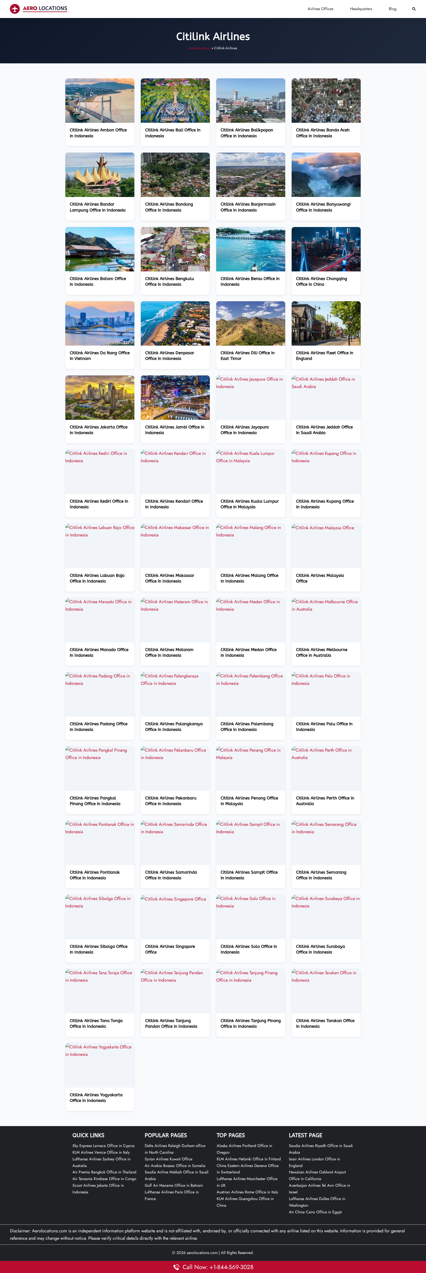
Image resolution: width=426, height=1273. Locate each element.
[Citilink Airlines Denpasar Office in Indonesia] (175, 323)
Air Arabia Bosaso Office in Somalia (175, 1165)
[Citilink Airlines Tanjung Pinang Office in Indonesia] (250, 976)
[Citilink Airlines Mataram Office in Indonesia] (175, 605)
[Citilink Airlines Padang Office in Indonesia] (99, 679)
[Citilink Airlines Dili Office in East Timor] (250, 323)
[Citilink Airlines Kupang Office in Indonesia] (326, 456)
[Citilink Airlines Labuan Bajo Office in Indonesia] (99, 531)
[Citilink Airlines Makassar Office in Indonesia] (175, 531)
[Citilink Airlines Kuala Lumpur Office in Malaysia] (250, 456)
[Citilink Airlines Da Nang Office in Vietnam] (99, 323)
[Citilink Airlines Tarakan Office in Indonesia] (326, 976)
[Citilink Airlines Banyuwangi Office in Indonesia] (326, 174)
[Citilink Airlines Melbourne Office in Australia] (326, 605)
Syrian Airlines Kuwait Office (168, 1159)
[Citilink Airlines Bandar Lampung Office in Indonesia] (99, 174)
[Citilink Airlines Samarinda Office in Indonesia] (175, 827)
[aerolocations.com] (38, 8)
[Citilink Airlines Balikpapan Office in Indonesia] (250, 100)
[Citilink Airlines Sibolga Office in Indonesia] (99, 902)
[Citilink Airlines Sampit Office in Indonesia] (250, 827)
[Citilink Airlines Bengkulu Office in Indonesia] (175, 249)
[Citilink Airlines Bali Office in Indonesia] (175, 100)
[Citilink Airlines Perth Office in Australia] (326, 753)
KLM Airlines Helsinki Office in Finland (249, 1159)
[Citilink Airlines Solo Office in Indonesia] (250, 902)
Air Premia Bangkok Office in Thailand (104, 1172)
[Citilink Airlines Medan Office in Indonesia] (250, 605)
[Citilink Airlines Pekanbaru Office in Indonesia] (175, 753)
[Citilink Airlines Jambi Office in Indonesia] (175, 397)
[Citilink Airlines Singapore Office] (173, 898)
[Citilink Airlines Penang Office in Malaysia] (250, 753)
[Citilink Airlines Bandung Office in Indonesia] (175, 174)
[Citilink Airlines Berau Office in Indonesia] (250, 249)
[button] (414, 9)
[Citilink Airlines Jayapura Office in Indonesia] (250, 382)
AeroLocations (200, 48)
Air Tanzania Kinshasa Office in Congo (104, 1179)
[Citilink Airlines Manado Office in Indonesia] (99, 605)
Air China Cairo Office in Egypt (315, 1212)
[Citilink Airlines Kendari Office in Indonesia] (175, 456)
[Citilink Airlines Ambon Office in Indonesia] (99, 100)
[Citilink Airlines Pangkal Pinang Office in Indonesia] (99, 753)
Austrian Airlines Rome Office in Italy (247, 1192)
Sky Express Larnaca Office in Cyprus (103, 1146)
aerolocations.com (202, 1252)
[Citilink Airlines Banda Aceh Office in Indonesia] (326, 100)
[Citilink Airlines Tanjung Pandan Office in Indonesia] (175, 976)
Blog (392, 9)
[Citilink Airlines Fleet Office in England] (326, 323)
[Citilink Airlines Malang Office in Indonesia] (250, 531)
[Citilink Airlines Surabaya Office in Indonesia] (326, 902)
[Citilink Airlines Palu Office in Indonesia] (326, 679)
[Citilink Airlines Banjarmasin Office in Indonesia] (250, 174)
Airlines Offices (320, 9)
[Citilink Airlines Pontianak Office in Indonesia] (99, 827)
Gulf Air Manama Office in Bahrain (174, 1185)
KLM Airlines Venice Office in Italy (101, 1152)
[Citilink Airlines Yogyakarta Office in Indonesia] (99, 1050)
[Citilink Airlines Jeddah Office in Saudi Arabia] (326, 382)
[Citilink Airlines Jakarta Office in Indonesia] (99, 397)
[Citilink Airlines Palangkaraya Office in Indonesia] (175, 679)
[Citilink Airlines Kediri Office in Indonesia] (99, 456)
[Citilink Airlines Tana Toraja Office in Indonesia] (99, 976)
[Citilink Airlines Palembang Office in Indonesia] (250, 679)
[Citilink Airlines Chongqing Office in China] (326, 249)
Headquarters (361, 9)
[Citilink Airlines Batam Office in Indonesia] (99, 249)
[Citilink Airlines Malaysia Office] (323, 527)
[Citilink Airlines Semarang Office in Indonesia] (326, 827)
